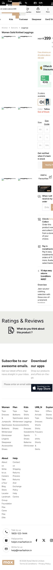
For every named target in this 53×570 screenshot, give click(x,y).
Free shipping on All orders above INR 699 (44, 55)
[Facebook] (36, 540)
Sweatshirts (29, 432)
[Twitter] (44, 540)
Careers (5, 476)
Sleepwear (6, 442)
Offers (49, 411)
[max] (9, 562)
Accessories (7, 445)
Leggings (24, 28)
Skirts (26, 425)
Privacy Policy (45, 564)
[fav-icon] (27, 9)
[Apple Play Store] (41, 388)
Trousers (39, 432)
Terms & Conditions (28, 564)
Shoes (4, 449)
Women (5, 28)
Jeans (26, 418)
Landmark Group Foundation (7, 500)
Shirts (26, 414)
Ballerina (27, 442)
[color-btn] (47, 102)
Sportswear (7, 425)
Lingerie (5, 439)
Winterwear (7, 432)
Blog (4, 486)
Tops (4, 411)
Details (44, 187)
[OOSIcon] (47, 102)
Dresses (27, 428)
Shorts (38, 425)
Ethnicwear (7, 435)
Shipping (16, 469)
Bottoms (14, 28)
